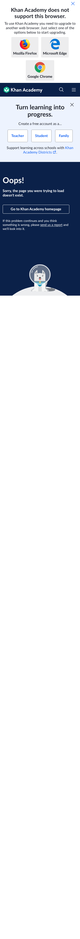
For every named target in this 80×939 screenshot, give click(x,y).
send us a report (51, 225)
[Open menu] (73, 89)
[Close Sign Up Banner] (72, 104)
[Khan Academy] (21, 89)
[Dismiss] (72, 3)
